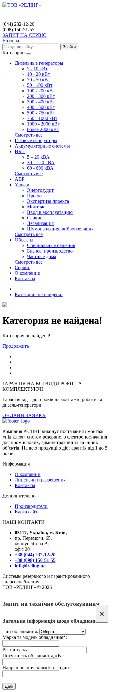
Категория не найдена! (39, 294)
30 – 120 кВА (41, 162)
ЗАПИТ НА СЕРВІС (24, 35)
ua (16, 40)
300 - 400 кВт (41, 101)
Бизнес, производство (50, 250)
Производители (31, 506)
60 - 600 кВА (40, 168)
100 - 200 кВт (41, 90)
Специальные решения (51, 245)
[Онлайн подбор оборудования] (4, 305)
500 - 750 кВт (41, 112)
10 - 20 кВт (38, 74)
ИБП (20, 151)
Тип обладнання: (20, 631)
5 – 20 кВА (38, 157)
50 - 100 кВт (39, 85)
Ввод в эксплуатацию (50, 212)
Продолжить (15, 346)
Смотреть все (29, 134)
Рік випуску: (15, 649)
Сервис (34, 217)
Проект (34, 195)
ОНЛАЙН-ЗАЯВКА (24, 415)
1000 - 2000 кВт (43, 123)
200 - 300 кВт (41, 96)
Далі (9, 686)
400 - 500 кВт (41, 107)
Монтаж (35, 206)
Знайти (69, 46)
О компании (27, 273)
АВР (20, 179)
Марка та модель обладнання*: (34, 637)
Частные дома (41, 256)
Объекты (24, 239)
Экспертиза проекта (48, 201)
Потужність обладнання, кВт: (33, 655)
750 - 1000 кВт (42, 118)
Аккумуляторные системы (42, 146)
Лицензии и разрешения (40, 479)
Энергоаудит (40, 190)
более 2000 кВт (43, 129)
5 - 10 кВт (37, 68)
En (5, 40)
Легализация (40, 223)
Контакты (25, 278)
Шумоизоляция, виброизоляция (60, 228)
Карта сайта (27, 511)
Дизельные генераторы (39, 63)
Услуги (22, 184)
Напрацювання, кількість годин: (36, 667)
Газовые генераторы (36, 140)
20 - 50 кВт (38, 79)
